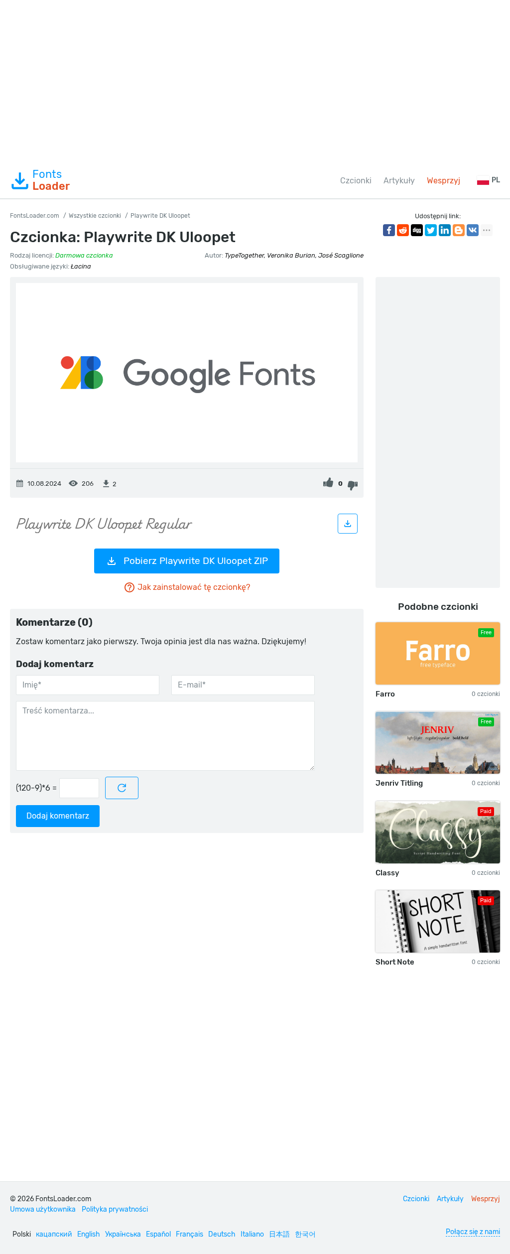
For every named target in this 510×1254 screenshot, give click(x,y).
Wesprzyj (443, 180)
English (88, 1234)
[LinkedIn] (445, 230)
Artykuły (399, 180)
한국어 (305, 1234)
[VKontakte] (473, 230)
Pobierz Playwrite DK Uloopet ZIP (196, 560)
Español (158, 1234)
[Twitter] (431, 230)
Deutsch (222, 1234)
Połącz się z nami (473, 1232)
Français (189, 1234)
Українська (123, 1234)
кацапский (54, 1234)
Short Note (395, 962)
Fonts (51, 180)
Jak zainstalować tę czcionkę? (193, 587)
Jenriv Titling (399, 783)
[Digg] (417, 230)
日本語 (279, 1234)
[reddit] (403, 230)
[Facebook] (389, 230)
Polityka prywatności (115, 1209)
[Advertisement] (255, 81)
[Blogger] (459, 230)
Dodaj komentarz (57, 816)
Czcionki (356, 180)
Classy (387, 872)
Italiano (252, 1234)
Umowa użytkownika (43, 1209)
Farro (385, 694)
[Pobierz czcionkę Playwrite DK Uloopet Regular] (348, 524)
